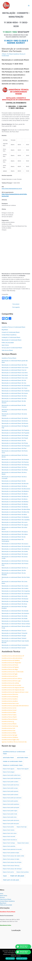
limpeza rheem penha (8, 872)
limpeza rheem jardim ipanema (10, 791)
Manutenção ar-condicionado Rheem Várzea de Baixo (16, 623)
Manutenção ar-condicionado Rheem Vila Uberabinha (16, 385)
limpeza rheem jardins (8, 826)
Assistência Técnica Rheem (9, 358)
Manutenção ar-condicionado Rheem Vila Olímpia (15, 469)
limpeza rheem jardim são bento (11, 820)
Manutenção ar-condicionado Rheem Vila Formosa (15, 561)
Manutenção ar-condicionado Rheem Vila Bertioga (15, 601)
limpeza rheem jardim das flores (11, 784)
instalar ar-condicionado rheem (12, 761)
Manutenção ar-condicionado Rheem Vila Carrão (14, 596)
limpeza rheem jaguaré (23, 768)
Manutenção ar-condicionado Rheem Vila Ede (14, 570)
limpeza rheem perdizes (22, 872)
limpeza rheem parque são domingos (12, 868)
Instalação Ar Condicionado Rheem (11, 337)
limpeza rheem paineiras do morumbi (12, 849)
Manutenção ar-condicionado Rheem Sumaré (14, 647)
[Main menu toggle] (28, 5)
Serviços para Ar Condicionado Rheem (12, 347)
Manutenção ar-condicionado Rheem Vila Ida (13, 537)
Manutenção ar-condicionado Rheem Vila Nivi (14, 481)
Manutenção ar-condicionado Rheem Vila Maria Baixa (16, 509)
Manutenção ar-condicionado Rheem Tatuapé (14, 635)
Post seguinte (16, 307)
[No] (30, 955)
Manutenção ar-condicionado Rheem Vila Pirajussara (16, 445)
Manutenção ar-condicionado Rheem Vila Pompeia (15, 435)
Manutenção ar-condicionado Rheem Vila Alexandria (15, 621)
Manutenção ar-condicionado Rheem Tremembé (14, 633)
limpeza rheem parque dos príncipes (12, 862)
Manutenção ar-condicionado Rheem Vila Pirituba (15, 443)
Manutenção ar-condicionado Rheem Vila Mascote (15, 496)
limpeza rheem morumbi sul (10, 839)
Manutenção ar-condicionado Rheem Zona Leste (15, 378)
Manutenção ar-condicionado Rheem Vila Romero (15, 421)
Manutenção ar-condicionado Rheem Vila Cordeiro (15, 588)
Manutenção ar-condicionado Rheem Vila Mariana (15, 506)
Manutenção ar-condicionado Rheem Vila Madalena (15, 517)
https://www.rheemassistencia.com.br (12, 188)
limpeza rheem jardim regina (10, 810)
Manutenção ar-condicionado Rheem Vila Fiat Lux (15, 567)
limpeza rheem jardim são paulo (11, 823)
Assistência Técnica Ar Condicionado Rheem (13, 327)
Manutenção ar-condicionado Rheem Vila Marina (14, 499)
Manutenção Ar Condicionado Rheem (11, 340)
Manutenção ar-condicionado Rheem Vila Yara (14, 383)
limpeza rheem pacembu (9, 846)
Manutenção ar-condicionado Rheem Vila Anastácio (15, 613)
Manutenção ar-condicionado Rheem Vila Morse (14, 486)
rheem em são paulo (17, 876)
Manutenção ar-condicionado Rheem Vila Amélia (14, 616)
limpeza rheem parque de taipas (11, 859)
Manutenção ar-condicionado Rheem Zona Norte (15, 372)
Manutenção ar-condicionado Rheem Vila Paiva (14, 467)
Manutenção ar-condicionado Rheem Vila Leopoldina (16, 519)
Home (1, 893)
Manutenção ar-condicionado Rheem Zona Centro (15, 367)
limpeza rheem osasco (23, 843)
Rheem (4, 54)
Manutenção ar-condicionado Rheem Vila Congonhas (16, 591)
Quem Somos (5, 345)
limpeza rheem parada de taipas (11, 852)
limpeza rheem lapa (22, 826)
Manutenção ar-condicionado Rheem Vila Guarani (15, 554)
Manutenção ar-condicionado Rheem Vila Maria (14, 514)
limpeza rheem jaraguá (8, 772)
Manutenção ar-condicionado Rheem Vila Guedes (15, 551)
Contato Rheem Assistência (9, 334)
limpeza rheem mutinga (9, 843)
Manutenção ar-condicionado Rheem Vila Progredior (15, 433)
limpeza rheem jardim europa (10, 788)
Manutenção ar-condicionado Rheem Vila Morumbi (15, 483)
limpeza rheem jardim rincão (10, 814)
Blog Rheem (5, 329)
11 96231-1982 (10, 32)
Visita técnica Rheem (7, 350)
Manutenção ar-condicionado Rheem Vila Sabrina (15, 418)
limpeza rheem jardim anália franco (11, 775)
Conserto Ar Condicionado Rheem (11, 332)
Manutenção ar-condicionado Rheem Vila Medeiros (15, 491)
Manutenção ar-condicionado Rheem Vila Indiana (15, 534)
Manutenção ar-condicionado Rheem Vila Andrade (15, 610)
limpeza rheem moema (8, 830)
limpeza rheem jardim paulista (10, 801)
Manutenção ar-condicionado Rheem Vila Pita (14, 440)
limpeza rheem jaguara (8, 768)
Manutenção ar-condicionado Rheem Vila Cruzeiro (15, 586)
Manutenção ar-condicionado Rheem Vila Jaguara (15, 524)
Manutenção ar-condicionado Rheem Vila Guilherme (15, 549)
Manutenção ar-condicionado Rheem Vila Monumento (16, 488)
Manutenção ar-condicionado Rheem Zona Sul (14, 370)
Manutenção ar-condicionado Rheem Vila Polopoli (15, 438)
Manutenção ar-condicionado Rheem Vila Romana (15, 423)
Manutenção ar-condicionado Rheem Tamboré (14, 638)
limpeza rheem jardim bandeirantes (12, 778)
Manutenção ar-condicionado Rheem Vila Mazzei (14, 494)
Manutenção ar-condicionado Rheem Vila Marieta (15, 504)
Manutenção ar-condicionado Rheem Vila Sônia (14, 396)
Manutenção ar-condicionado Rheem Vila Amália (14, 618)
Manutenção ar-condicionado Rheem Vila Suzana (15, 393)
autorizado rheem (22, 757)
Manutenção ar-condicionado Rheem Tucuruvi (14, 630)
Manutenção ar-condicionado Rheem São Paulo (14, 365)
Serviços (2, 897)
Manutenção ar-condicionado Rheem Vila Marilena (15, 501)
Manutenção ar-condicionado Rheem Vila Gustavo (15, 543)
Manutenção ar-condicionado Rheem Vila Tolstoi (14, 388)
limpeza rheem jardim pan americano (12, 797)
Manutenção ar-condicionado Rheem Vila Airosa (14, 604)
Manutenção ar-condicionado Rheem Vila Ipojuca (15, 531)
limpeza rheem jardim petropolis (11, 807)
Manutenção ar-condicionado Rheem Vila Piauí (14, 448)
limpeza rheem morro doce (9, 833)
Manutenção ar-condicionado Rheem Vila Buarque (15, 598)
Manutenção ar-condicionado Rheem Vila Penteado (15, 459)
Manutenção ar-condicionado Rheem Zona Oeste (15, 375)
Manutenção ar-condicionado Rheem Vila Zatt (14, 380)
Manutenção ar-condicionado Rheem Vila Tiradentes (15, 390)
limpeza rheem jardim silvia (9, 817)
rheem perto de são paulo (11, 880)
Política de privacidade (8, 342)
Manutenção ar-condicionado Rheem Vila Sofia (14, 398)
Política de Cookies (22, 958)
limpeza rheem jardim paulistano (11, 804)
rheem (5, 876)
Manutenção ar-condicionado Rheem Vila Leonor (14, 522)
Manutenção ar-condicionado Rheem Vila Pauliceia (15, 462)
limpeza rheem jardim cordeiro (10, 781)
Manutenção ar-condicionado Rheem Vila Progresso (15, 430)
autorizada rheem (8, 757)
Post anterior (16, 304)
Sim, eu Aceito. (10, 958)
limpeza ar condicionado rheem (13, 765)
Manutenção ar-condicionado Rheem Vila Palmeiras (15, 464)
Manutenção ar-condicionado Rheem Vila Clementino (16, 593)
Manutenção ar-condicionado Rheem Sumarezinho (15, 645)
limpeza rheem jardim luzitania (10, 794)
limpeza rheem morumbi (9, 836)
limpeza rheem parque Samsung (11, 865)
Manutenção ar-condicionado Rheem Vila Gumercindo (16, 546)
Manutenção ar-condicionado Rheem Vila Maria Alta (15, 512)
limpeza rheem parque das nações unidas (13, 855)
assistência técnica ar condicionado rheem (14, 752)
